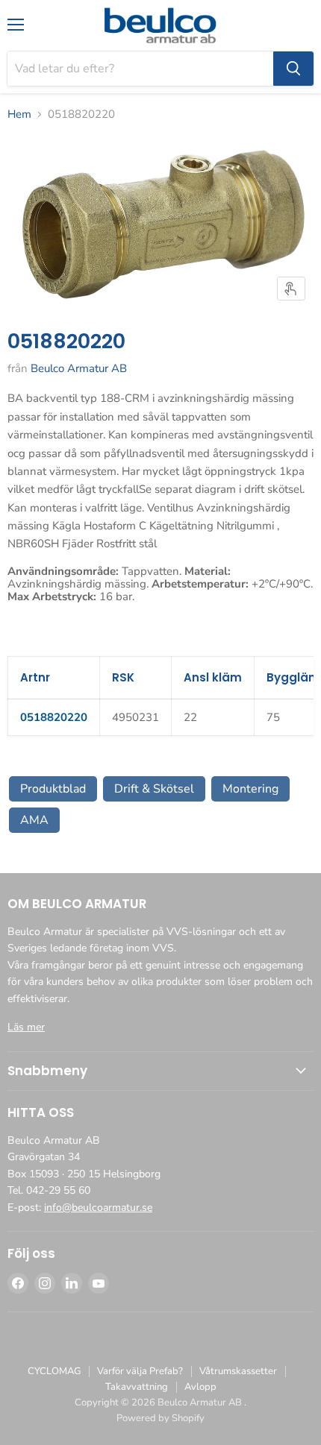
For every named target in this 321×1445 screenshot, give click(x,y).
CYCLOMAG (54, 1371)
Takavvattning (136, 1387)
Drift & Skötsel (154, 789)
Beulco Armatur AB (79, 368)
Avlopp (200, 1387)
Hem (19, 114)
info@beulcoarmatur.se (98, 1207)
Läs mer (26, 1027)
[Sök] (293, 68)
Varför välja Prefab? (140, 1371)
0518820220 (53, 717)
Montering (250, 789)
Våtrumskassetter (238, 1371)
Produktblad (53, 789)
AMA (34, 820)
